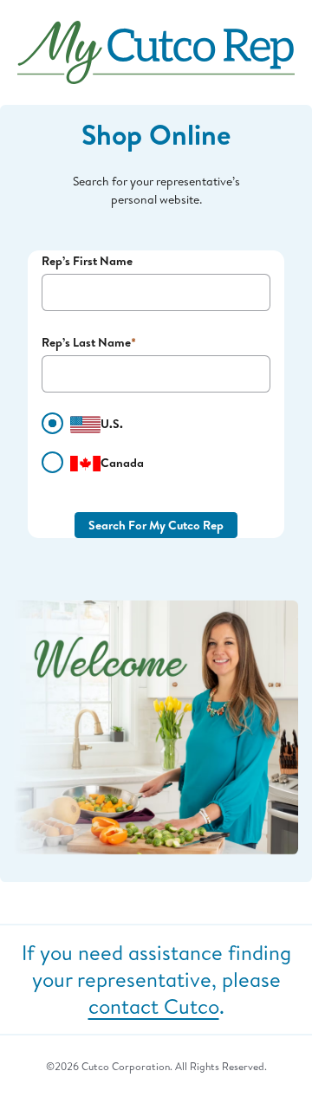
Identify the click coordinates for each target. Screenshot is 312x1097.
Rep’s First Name (87, 260)
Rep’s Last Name (86, 342)
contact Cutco (153, 1006)
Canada (122, 462)
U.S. (112, 423)
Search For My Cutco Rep (156, 524)
